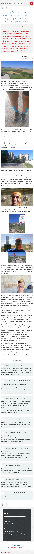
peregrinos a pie (27, 45)
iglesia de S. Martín (6, 43)
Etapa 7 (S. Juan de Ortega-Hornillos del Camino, (2, 7)
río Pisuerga (11, 48)
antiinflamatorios (19, 31)
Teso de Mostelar (6, 50)
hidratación (15, 40)
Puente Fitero (20, 46)
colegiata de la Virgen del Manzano (10, 36)
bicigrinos (4, 33)
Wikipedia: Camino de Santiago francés (13, 531)
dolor (16, 38)
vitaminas (13, 51)
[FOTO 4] (17, 232)
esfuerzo (20, 38)
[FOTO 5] (17, 251)
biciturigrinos (10, 33)
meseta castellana (6, 45)
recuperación (27, 46)
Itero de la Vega (27, 43)
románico (16, 48)
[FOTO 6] (17, 262)
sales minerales (23, 48)
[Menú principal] (31, 3)
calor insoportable (6, 35)
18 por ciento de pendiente (24, 30)
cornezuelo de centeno (24, 36)
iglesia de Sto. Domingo (17, 43)
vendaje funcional (6, 51)
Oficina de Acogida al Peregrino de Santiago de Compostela (15, 534)
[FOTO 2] (17, 159)
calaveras (26, 33)
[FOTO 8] (17, 284)
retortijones (5, 48)
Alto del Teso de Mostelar (8, 31)
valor (26, 50)
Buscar (6, 513)
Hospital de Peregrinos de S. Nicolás (21, 41)
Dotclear (10, 552)
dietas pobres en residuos (8, 38)
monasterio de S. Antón (16, 45)
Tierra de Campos (15, 50)
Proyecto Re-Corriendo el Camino (12, 524)
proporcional (13, 46)
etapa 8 (24, 38)
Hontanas (20, 40)
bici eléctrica (26, 31)
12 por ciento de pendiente (10, 30)
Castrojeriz (22, 35)
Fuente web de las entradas (17, 547)
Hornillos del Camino (7, 41)
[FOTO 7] (17, 70)
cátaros (27, 35)
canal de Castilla (15, 35)
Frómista (29, 38)
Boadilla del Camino (18, 33)
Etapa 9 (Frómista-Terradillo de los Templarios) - (6, 7)
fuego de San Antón (7, 40)
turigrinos (22, 50)
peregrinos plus (5, 46)
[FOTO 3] (17, 197)
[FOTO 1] (17, 109)
